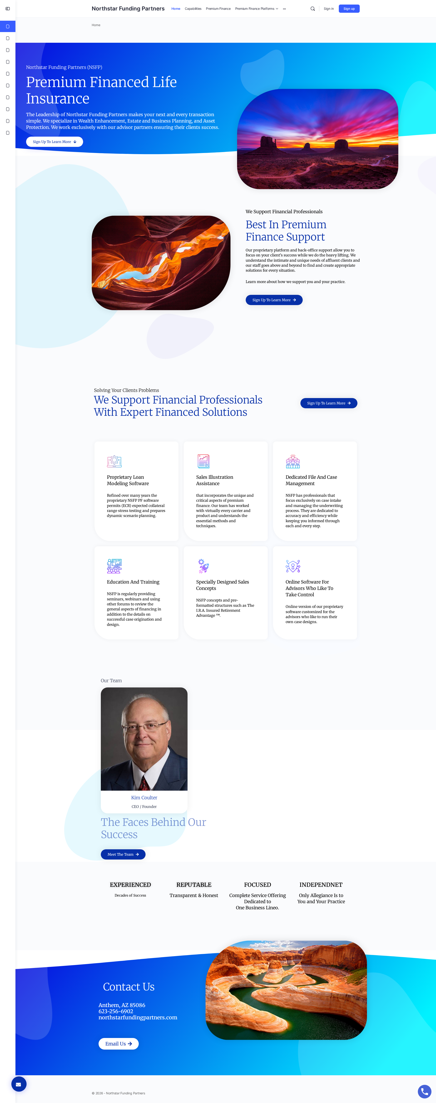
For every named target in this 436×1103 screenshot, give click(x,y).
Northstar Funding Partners (128, 8)
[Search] (312, 8)
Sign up (349, 8)
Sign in (329, 8)
